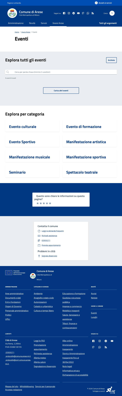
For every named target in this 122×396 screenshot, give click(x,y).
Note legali (67, 366)
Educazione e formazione (73, 293)
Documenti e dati (13, 297)
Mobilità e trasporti (70, 310)
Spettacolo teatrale (82, 172)
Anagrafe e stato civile (44, 297)
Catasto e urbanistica (43, 306)
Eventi (94, 312)
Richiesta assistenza (43, 353)
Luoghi (94, 317)
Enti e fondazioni (12, 302)
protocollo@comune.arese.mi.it (18, 356)
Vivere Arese (58, 23)
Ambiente (38, 293)
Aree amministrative (14, 293)
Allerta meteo (40, 357)
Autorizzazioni (40, 302)
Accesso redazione (13, 389)
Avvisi (93, 293)
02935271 (9, 352)
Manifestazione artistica (86, 141)
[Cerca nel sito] (112, 13)
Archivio (111, 60)
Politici (8, 315)
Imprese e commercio (72, 306)
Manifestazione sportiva (86, 157)
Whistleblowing (27, 386)
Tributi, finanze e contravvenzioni (69, 325)
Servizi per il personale (45, 386)
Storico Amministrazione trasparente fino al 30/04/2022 (73, 358)
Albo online (67, 340)
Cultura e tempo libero (44, 310)
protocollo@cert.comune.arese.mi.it (18, 362)
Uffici (7, 319)
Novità (32, 23)
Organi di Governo (13, 306)
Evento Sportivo (22, 141)
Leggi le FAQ (39, 340)
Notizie (94, 297)
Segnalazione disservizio (45, 366)
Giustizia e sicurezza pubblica (71, 300)
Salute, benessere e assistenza (71, 317)
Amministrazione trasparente (70, 347)
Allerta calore (40, 362)
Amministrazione (15, 23)
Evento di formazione (83, 126)
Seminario (17, 172)
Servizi (44, 23)
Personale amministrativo (16, 310)
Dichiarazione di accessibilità (75, 375)
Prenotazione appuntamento (40, 347)
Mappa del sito (11, 386)
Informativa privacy (71, 370)
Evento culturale (22, 126)
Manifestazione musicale (29, 157)
